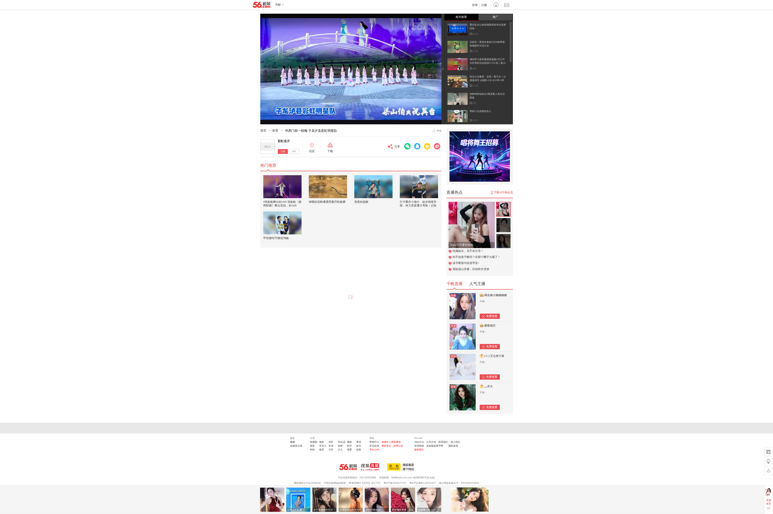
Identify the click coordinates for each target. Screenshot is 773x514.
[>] (496, 5)
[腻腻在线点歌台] (472, 203)
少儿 (340, 449)
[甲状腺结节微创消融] (282, 222)
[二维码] (768, 452)
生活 (331, 445)
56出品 (341, 442)
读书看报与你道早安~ (466, 263)
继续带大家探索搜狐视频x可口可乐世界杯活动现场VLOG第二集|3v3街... (488, 63)
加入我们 (455, 442)
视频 (292, 442)
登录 (475, 5)
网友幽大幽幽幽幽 (495, 295)
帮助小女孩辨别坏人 (480, 111)
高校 (349, 442)
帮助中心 (374, 442)
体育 (275, 130)
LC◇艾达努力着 (494, 355)
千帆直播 (454, 283)
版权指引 (419, 449)
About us (419, 442)
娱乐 (358, 445)
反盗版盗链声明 (434, 445)
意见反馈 (374, 445)
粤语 (358, 442)
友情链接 (419, 445)
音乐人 (323, 445)
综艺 (331, 442)
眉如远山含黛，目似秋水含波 (471, 269)
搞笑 (312, 445)
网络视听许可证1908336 (307, 483)
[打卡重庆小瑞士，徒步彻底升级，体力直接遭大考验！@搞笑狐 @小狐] (419, 186)
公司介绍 (431, 442)
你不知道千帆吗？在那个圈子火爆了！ (476, 257)
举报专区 (386, 445)
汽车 (331, 449)
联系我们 (443, 442)
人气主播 (477, 283)
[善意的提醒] (373, 186)
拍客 (358, 449)
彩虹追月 (284, 141)
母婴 (349, 449)
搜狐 (401, 467)
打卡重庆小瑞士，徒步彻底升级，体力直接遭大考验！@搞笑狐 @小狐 (418, 205)
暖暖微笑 (490, 325)
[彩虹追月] (267, 146)
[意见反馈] (768, 471)
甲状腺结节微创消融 (276, 238)
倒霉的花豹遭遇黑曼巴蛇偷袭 (327, 201)
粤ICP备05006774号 (395, 483)
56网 (348, 467)
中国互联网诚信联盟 (335, 483)
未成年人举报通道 (391, 442)
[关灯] (768, 461)
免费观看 (491, 316)
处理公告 (398, 445)
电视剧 (313, 442)
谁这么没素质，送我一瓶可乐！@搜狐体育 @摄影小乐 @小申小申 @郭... (488, 80)
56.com (261, 5)
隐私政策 (453, 445)
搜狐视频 (372, 467)
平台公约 (374, 449)
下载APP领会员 (503, 192)
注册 (484, 5)
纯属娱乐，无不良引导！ (468, 250)
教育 (321, 449)
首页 (263, 130)
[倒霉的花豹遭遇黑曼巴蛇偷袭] (328, 186)
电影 (321, 442)
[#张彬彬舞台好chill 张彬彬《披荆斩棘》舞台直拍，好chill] (282, 186)
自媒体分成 (296, 445)
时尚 (349, 445)
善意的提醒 (361, 201)
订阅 (282, 151)
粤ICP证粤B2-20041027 (422, 483)
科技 (312, 449)
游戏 (340, 445)
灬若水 (488, 386)
